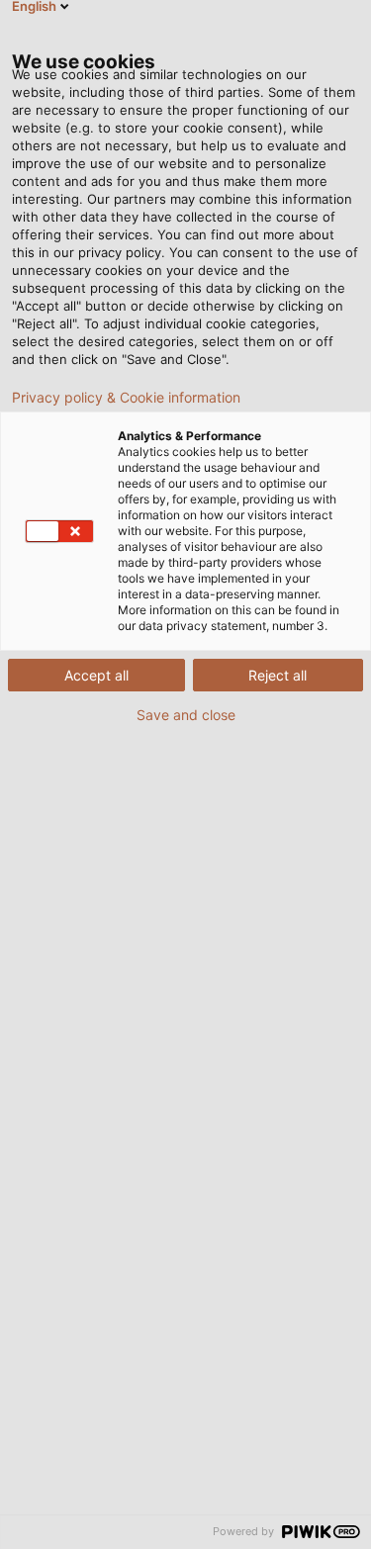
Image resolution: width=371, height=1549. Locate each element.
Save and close (186, 715)
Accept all (96, 675)
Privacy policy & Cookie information (126, 398)
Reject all (277, 675)
